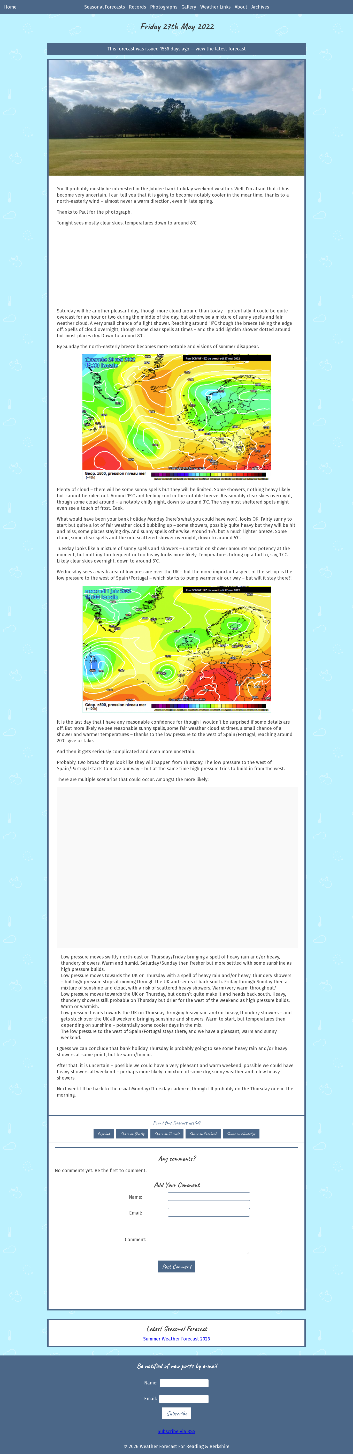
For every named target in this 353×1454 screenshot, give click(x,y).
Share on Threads (167, 1133)
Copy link (104, 1133)
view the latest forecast (221, 49)
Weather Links (215, 7)
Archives (260, 7)
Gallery (188, 7)
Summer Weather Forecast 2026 (176, 1339)
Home (10, 7)
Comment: (135, 1239)
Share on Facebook (203, 1133)
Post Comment (176, 1266)
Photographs (163, 7)
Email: (135, 1213)
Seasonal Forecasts (104, 7)
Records (137, 7)
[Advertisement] (176, 267)
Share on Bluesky (132, 1133)
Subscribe (176, 1413)
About (241, 7)
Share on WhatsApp (241, 1133)
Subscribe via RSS (176, 1431)
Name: (135, 1197)
